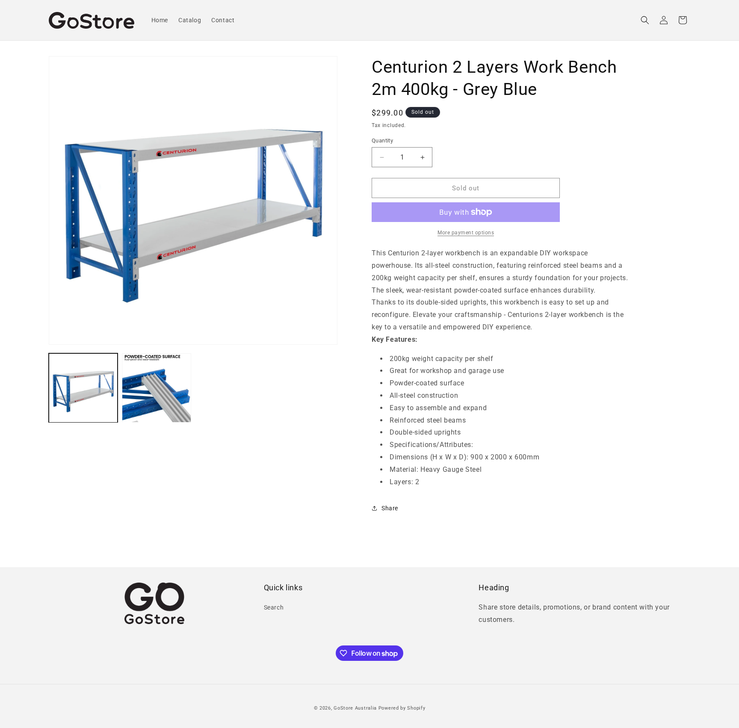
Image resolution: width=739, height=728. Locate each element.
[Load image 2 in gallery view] (156, 387)
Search (274, 607)
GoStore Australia (355, 708)
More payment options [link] (465, 233)
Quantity (382, 140)
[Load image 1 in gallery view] (83, 387)
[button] (645, 20)
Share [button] (389, 508)
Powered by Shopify (402, 708)
